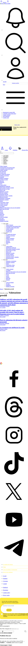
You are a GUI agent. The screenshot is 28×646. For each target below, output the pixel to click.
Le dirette (2, 206)
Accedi (4, 81)
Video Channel (3, 166)
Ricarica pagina (4, 645)
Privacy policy (6, 595)
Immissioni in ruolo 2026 (9, 112)
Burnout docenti (4, 197)
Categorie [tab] (6, 157)
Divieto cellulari (4, 193)
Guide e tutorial (6, 115)
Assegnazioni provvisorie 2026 (7, 167)
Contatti (5, 583)
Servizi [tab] (5, 163)
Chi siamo (5, 581)
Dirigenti (2, 182)
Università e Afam (4, 202)
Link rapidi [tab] (6, 155)
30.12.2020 (2, 316)
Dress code (2, 190)
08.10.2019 (2, 330)
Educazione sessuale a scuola (7, 187)
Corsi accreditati (4, 217)
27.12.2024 (2, 307)
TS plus (2, 218)
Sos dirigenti (3, 171)
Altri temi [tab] (5, 160)
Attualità (2, 177)
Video (4, 567)
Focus (1, 210)
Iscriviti (9, 610)
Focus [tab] (5, 159)
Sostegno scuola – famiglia (12, 257)
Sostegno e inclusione (5, 198)
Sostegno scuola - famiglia (6, 195)
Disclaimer (5, 590)
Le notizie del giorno (5, 174)
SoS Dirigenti (6, 116)
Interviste (2, 214)
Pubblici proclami (4, 221)
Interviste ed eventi (4, 209)
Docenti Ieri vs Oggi (5, 189)
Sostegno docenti (4, 194)
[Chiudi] (0, 151)
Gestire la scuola (4, 179)
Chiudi (10, 645)
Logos (1, 211)
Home (1, 289)
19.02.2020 (2, 324)
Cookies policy (6, 592)
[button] (15, 18)
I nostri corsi (6, 117)
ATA (1, 183)
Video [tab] (5, 162)
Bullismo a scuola (4, 191)
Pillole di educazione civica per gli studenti (10, 207)
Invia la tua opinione (8, 572)
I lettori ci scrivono (4, 175)
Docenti (2, 181)
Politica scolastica (4, 178)
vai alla (6, 632)
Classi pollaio (3, 185)
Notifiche (5, 578)
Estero (1, 201)
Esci (4, 84)
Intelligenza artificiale (5, 186)
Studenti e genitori (4, 199)
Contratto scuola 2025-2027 (9, 113)
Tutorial (2, 215)
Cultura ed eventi (4, 203)
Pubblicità (2, 219)
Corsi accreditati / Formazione (10, 569)
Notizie (1, 213)
